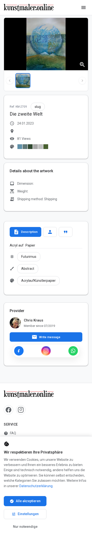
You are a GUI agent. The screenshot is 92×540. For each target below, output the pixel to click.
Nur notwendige (25, 526)
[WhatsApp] (73, 351)
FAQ (10, 433)
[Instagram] (46, 351)
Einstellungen (25, 514)
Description (25, 232)
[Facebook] (19, 351)
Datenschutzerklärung (36, 486)
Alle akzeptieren (25, 501)
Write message (46, 337)
